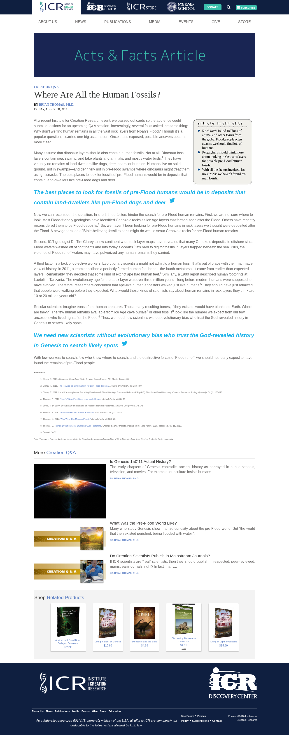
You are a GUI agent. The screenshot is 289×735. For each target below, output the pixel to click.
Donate (213, 7)
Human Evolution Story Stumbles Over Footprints (78, 426)
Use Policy (187, 716)
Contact (217, 720)
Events (186, 22)
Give (216, 22)
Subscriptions (200, 720)
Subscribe (247, 7)
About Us (47, 22)
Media (155, 22)
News (80, 22)
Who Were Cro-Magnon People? (76, 419)
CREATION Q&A (46, 87)
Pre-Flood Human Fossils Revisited (77, 412)
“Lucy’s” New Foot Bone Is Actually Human (80, 399)
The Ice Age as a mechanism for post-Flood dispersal (83, 386)
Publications (117, 22)
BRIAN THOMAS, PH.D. (56, 104)
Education (115, 711)
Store (244, 22)
